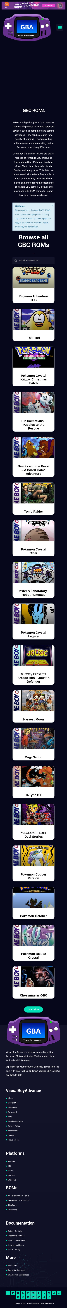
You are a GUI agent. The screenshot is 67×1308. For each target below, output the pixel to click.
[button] (59, 27)
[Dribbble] (54, 1293)
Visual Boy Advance (34, 178)
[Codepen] (23, 1297)
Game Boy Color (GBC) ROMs (28, 153)
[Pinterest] (33, 1293)
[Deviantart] (38, 1293)
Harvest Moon (33, 719)
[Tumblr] (49, 1293)
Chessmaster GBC (33, 995)
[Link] (38, 1297)
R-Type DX (33, 795)
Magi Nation (33, 757)
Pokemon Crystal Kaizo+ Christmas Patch (33, 379)
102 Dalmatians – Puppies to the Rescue (33, 424)
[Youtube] (18, 1293)
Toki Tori (33, 338)
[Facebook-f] (8, 1293)
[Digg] (44, 1293)
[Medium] (28, 1297)
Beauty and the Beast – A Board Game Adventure (33, 470)
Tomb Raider (33, 511)
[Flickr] (18, 1297)
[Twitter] (13, 1293)
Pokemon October (33, 916)
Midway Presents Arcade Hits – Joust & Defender (33, 677)
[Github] (23, 1293)
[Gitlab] (44, 1297)
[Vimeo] (33, 1297)
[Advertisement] (33, 68)
